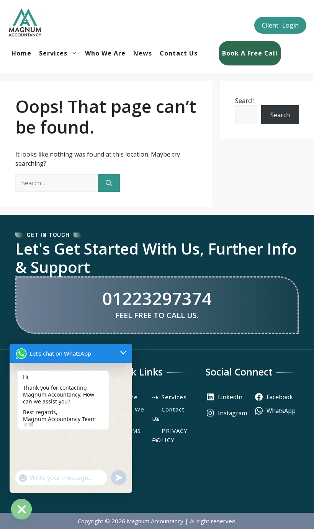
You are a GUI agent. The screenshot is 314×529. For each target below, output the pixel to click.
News (142, 53)
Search (245, 100)
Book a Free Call (250, 53)
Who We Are (105, 53)
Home (21, 53)
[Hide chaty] (21, 509)
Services (53, 53)
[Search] (109, 183)
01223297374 (157, 298)
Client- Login (280, 25)
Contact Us (179, 53)
